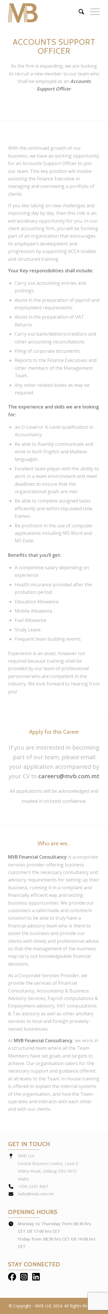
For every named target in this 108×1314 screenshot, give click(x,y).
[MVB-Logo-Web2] (45, 11)
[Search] (78, 11)
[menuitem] (78, 11)
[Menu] (92, 11)
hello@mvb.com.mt (36, 1194)
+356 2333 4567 (33, 1186)
